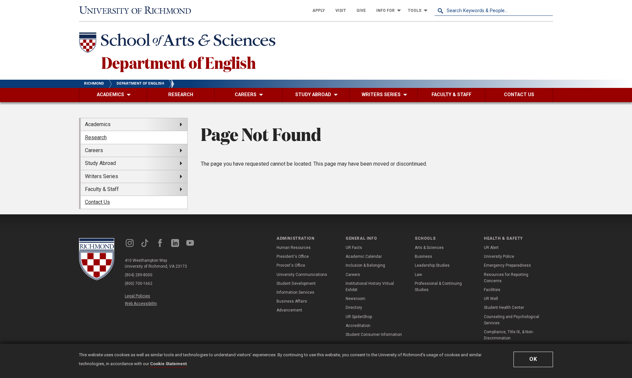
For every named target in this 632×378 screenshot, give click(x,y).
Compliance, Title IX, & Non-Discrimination (509, 335)
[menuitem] (318, 10)
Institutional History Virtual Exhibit (370, 286)
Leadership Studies (432, 265)
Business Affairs (291, 301)
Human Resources (293, 247)
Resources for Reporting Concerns (506, 277)
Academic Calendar (364, 256)
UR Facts (354, 247)
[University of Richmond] (138, 10)
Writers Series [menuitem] (101, 176)
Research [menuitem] (96, 137)
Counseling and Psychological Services (511, 319)
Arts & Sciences (429, 247)
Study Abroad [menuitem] (100, 163)
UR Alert (491, 247)
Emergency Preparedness (507, 265)
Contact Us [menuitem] (97, 202)
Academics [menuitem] (98, 124)
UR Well (491, 298)
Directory (354, 307)
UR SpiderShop (359, 316)
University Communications (301, 274)
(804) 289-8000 (138, 275)
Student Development (296, 283)
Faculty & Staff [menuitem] (102, 189)
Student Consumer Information (374, 334)
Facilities (492, 289)
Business (423, 256)
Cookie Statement (168, 363)
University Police (499, 256)
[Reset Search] (548, 10)
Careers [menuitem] (94, 150)
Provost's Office (290, 265)
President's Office (292, 256)
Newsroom (355, 298)
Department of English (178, 62)
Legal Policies (137, 296)
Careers (353, 274)
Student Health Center (504, 307)
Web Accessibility (141, 303)
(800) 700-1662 (138, 283)
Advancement (289, 310)
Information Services (295, 292)
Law (418, 274)
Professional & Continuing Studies (438, 286)
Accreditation (358, 325)
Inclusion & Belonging (365, 265)
